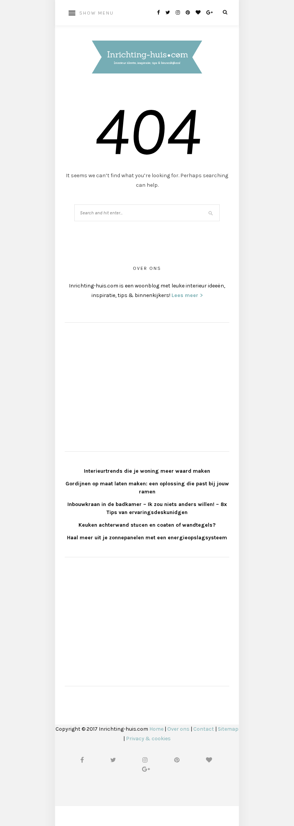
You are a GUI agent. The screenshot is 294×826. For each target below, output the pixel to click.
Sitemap (228, 729)
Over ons (178, 729)
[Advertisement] (122, 386)
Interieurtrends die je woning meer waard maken (147, 471)
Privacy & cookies (148, 738)
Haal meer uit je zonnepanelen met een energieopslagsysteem (147, 537)
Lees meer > (187, 295)
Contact (203, 729)
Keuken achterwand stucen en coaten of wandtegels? (147, 525)
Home (156, 729)
